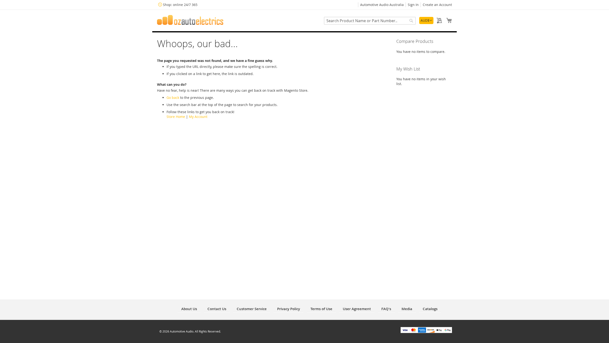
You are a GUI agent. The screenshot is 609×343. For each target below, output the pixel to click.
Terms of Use (321, 308)
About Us (189, 308)
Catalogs (430, 308)
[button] (426, 20)
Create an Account (437, 4)
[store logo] (190, 20)
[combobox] (370, 21)
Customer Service (252, 308)
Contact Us (216, 308)
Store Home (176, 116)
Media (407, 308)
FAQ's (386, 308)
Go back (173, 97)
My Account (198, 116)
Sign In (413, 4)
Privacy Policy (288, 308)
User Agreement (357, 308)
